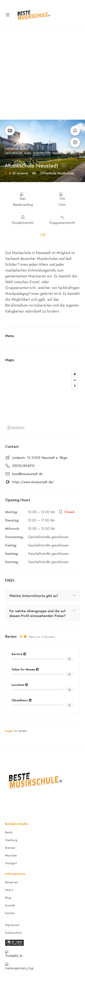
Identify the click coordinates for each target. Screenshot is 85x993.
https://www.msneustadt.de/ (33, 482)
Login (9, 731)
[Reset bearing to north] (75, 386)
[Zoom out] (75, 380)
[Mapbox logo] (15, 427)
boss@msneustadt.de (27, 474)
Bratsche (59, 153)
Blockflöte (42, 153)
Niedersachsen (16, 149)
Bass (27, 153)
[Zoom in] (75, 374)
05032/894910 (23, 466)
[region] (42, 400)
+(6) (43, 234)
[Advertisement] (42, 75)
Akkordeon (13, 153)
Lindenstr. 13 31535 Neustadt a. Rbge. (40, 458)
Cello (72, 153)
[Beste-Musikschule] (33, 14)
